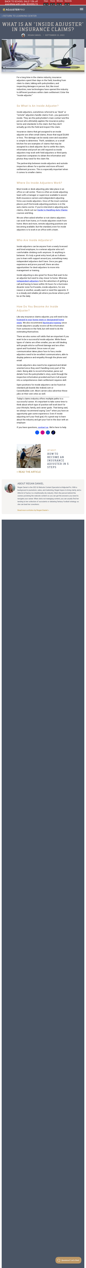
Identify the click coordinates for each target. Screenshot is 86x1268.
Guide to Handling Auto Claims (52, 210)
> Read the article (29, 471)
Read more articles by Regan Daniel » (33, 510)
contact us (43, 427)
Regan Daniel (34, 35)
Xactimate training (52, 323)
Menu (81, 9)
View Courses (43, 1162)
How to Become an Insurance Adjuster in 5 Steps (58, 460)
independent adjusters (28, 281)
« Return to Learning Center (19, 16)
